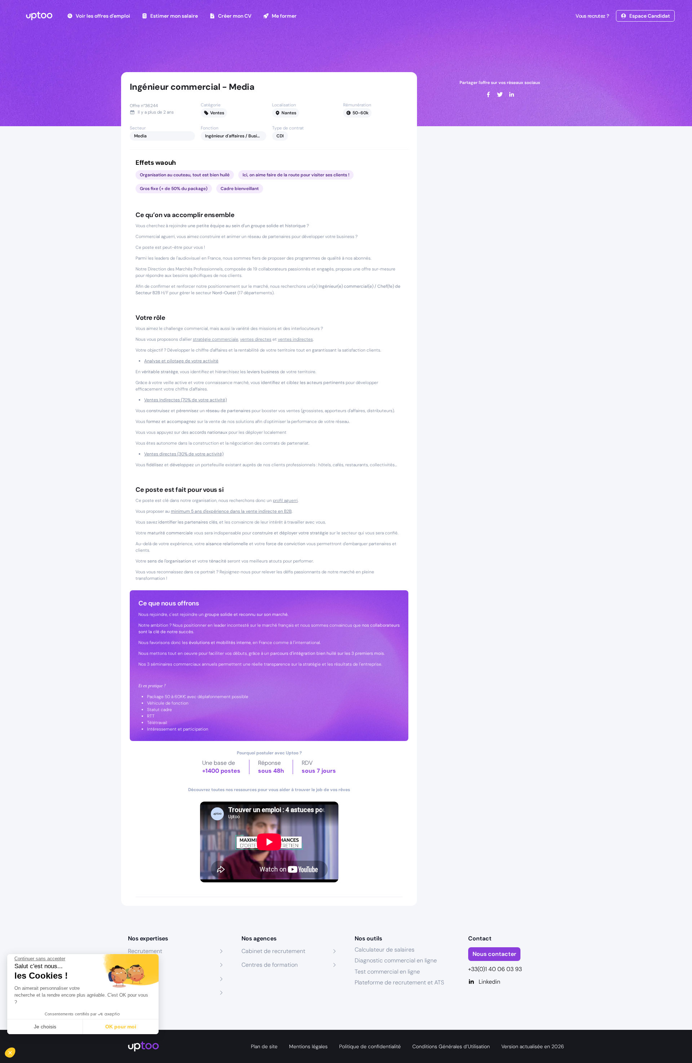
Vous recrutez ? (592, 16)
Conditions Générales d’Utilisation (451, 1046)
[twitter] (500, 94)
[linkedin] (511, 94)
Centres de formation (269, 965)
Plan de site (264, 1046)
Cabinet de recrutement (273, 951)
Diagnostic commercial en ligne (396, 960)
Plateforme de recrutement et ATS (399, 982)
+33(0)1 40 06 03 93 (495, 969)
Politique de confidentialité (370, 1046)
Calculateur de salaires (384, 949)
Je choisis (45, 1026)
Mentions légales (308, 1046)
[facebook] (488, 94)
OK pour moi (120, 1026)
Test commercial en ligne (387, 971)
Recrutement (145, 951)
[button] (15, 1050)
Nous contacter (494, 954)
